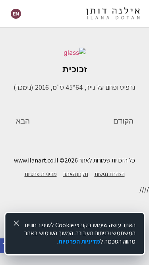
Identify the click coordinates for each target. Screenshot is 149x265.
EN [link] (16, 14)
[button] (50, 14)
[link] (113, 14)
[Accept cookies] (16, 223)
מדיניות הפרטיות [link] (79, 241)
